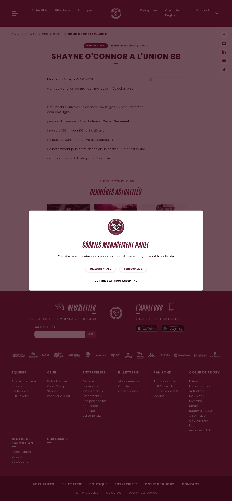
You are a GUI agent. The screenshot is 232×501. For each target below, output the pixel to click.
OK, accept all (100, 269)
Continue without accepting (116, 281)
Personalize (133, 269)
